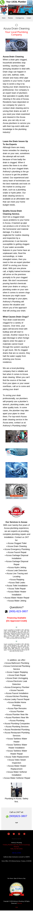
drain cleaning (16, 108)
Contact (29, 18)
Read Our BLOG (16, 838)
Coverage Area (20, 18)
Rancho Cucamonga (24, 844)
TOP (16, 907)
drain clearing (9, 196)
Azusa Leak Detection (17, 570)
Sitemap (19, 903)
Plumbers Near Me (13, 844)
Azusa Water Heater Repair (17, 598)
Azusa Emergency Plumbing (17, 549)
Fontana (5, 844)
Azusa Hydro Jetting (17, 567)
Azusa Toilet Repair (17, 588)
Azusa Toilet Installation (17, 585)
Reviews (10, 18)
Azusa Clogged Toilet (17, 543)
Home (3, 18)
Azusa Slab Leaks (17, 582)
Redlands (16, 846)
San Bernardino (18, 848)
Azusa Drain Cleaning (13, 56)
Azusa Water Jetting (17, 601)
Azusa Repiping (17, 579)
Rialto (12, 848)
